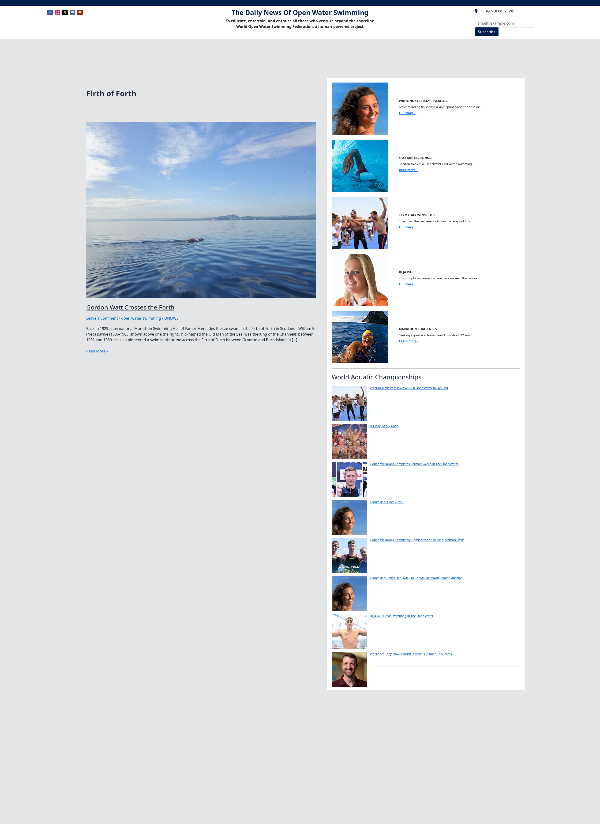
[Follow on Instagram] (57, 12)
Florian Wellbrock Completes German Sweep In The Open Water (414, 464)
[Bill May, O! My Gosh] (349, 441)
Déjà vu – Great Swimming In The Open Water (401, 616)
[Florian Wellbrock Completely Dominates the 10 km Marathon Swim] (349, 555)
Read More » (97, 351)
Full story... (407, 113)
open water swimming (141, 318)
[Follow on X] (65, 12)
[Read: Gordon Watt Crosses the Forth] (201, 209)
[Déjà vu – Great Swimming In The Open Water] (349, 631)
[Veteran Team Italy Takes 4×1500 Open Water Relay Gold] (349, 403)
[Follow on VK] (72, 12)
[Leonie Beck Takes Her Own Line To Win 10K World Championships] (349, 593)
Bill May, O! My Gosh (384, 426)
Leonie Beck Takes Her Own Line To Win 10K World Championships (416, 578)
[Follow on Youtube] (80, 12)
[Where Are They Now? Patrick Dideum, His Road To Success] (349, 669)
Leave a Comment (102, 318)
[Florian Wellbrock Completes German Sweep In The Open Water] (349, 479)
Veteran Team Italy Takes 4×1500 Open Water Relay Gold (409, 388)
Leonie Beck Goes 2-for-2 (387, 502)
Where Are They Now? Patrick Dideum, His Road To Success (411, 654)
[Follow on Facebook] (50, 12)
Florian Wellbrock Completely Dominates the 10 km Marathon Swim (417, 540)
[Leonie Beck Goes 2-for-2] (349, 517)
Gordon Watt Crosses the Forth (130, 307)
